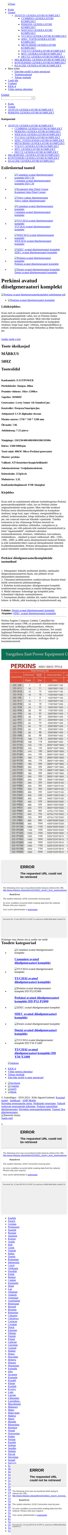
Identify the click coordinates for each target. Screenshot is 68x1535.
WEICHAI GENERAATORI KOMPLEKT (38, 134)
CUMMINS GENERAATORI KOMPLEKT (38, 128)
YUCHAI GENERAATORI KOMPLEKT (44, 36)
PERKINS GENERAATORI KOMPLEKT (31, 112)
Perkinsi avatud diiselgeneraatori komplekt (37, 264)
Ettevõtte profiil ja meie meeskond (32, 71)
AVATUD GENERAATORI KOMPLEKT (37, 15)
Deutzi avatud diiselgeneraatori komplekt (36, 272)
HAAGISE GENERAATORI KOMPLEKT (38, 65)
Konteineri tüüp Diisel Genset (30, 192)
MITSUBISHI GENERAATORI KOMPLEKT (40, 143)
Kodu (11, 9)
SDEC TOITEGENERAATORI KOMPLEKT (39, 140)
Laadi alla (13, 80)
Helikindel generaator (44, 1103)
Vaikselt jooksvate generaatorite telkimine (33, 1105)
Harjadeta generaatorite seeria (16, 1103)
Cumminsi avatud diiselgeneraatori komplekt (33, 960)
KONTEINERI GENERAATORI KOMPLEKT (40, 62)
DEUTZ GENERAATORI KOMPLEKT (43, 56)
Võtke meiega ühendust (20, 89)
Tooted (11, 12)
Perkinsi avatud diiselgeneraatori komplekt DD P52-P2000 (37, 999)
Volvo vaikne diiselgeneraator (30, 200)
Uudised (12, 83)
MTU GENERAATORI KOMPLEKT (41, 53)
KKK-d (12, 86)
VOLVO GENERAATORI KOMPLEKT (43, 50)
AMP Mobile (29, 1100)
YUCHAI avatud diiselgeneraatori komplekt (33, 980)
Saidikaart (15, 1100)
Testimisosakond (23, 74)
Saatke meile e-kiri (11, 339)
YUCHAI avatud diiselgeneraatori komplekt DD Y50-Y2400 (35, 1053)
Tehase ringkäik (23, 77)
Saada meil (7, 1118)
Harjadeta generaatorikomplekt (35, 1109)
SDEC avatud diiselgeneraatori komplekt (36, 252)
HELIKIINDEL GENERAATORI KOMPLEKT (40, 59)
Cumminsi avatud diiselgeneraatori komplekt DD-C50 (33, 182)
